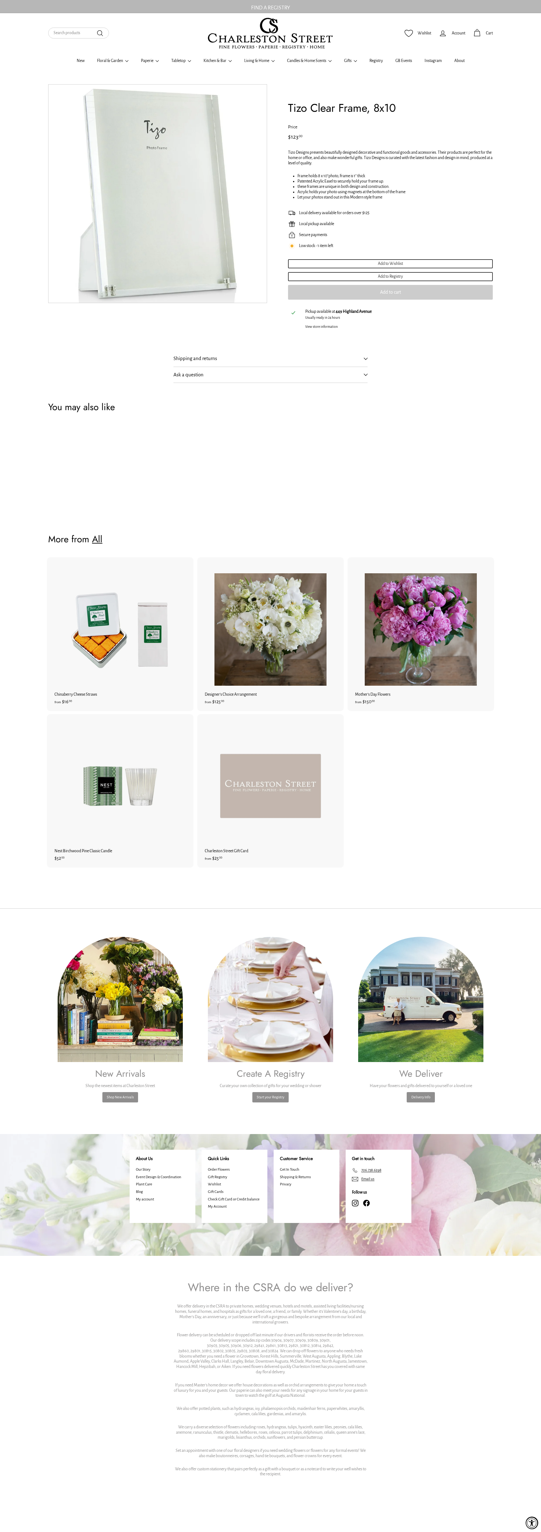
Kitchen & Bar (215, 61)
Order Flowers (219, 1170)
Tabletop (178, 61)
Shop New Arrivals (120, 1097)
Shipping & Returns (295, 1177)
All (97, 539)
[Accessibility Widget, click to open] (532, 1523)
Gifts (348, 61)
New (81, 61)
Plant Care (144, 1184)
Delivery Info (420, 1097)
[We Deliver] (420, 999)
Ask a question (188, 374)
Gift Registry (217, 1177)
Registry (376, 61)
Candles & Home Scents (307, 61)
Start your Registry (270, 1097)
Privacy (285, 1184)
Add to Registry (390, 276)
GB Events (403, 61)
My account (145, 1199)
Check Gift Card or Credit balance (234, 1199)
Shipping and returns (195, 358)
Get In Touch (289, 1170)
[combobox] (78, 33)
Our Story (143, 1170)
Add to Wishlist (390, 263)
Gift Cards (216, 1192)
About (459, 61)
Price (292, 127)
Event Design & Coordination (158, 1177)
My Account (217, 1206)
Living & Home (257, 61)
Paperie (147, 61)
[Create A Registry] (270, 999)
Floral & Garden (110, 61)
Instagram (433, 61)
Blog (139, 1192)
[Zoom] (158, 194)
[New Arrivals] (120, 999)
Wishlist (214, 1184)
